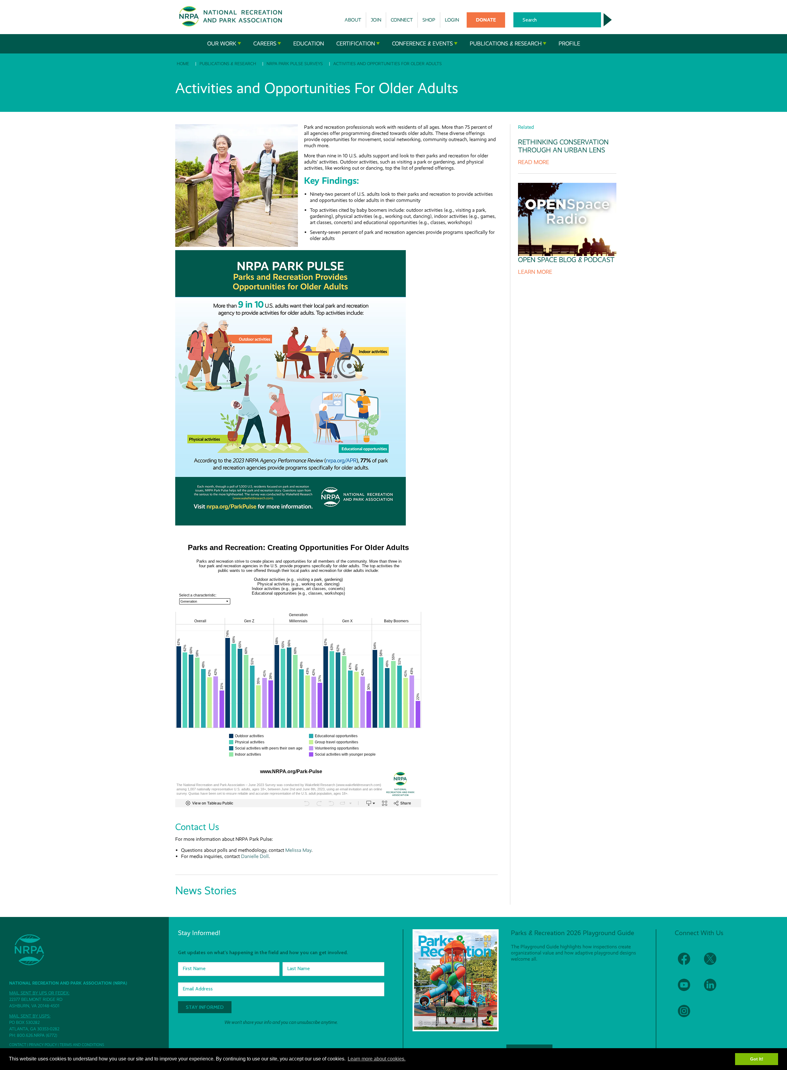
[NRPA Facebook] (687, 962)
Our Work (221, 44)
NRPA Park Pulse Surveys (295, 63)
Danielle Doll (255, 856)
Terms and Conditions (82, 1045)
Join (376, 20)
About (353, 20)
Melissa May (298, 850)
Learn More (535, 272)
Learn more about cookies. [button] (376, 1058)
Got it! (756, 1058)
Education (308, 44)
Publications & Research (506, 44)
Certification (355, 44)
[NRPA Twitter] (714, 962)
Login (452, 20)
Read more (533, 162)
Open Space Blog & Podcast (566, 260)
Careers (264, 44)
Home (183, 63)
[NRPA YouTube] (687, 988)
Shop (428, 20)
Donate (486, 20)
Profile (569, 44)
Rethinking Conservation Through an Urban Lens (563, 146)
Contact (17, 1045)
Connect (402, 20)
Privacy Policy (43, 1045)
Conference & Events (422, 44)
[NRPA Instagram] (687, 1014)
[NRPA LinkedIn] (714, 988)
